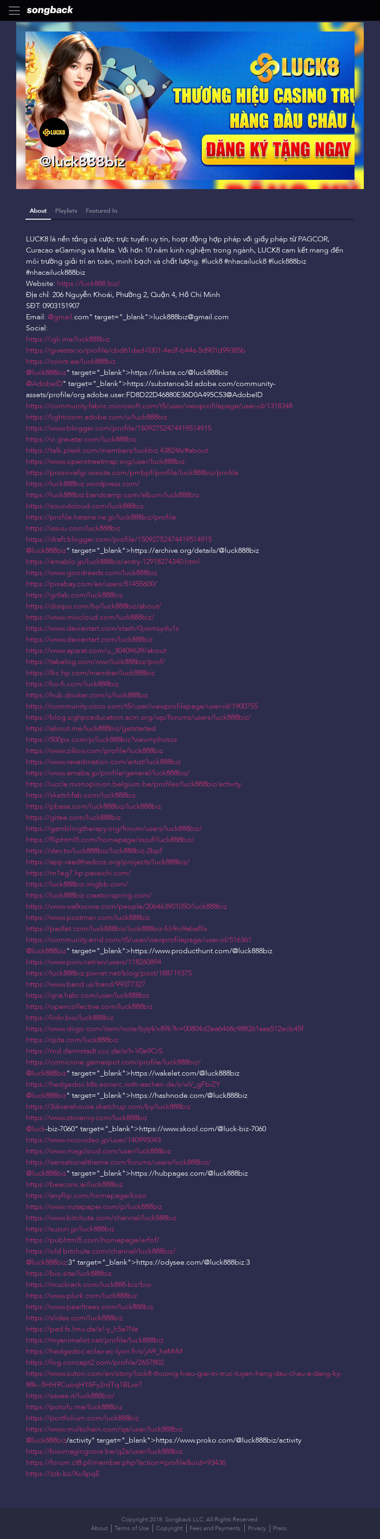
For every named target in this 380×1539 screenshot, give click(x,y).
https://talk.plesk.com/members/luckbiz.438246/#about (117, 450)
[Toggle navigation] (17, 10)
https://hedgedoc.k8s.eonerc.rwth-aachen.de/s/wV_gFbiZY (123, 1084)
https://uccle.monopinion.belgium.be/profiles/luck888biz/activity (133, 784)
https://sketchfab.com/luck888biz (81, 795)
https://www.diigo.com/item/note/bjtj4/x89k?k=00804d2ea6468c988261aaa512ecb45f (165, 1029)
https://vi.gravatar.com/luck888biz (81, 439)
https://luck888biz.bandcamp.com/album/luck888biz (112, 495)
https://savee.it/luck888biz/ (70, 1396)
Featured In (101, 211)
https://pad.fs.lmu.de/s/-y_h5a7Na (82, 1329)
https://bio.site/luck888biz (69, 1273)
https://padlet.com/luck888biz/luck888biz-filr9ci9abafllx (117, 929)
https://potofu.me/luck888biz (74, 1407)
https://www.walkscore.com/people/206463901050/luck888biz (126, 906)
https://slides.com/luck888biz (74, 1318)
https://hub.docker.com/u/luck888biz (87, 695)
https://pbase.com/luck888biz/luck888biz (93, 806)
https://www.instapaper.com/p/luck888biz (94, 1207)
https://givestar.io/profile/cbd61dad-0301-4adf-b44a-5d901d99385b (136, 350)
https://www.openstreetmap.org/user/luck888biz (105, 461)
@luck (35, 1129)
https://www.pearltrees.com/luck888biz (89, 1307)
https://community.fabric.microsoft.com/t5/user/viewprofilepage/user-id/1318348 (159, 406)
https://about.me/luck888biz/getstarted (91, 728)
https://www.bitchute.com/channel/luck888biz (101, 1218)
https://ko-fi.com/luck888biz (72, 684)
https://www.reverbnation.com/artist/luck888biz (103, 762)
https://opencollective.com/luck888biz (89, 1006)
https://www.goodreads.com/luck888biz (91, 573)
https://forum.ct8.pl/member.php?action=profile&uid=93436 (126, 1462)
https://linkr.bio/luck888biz (70, 1018)
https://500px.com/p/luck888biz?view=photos (101, 740)
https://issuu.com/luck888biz (73, 528)
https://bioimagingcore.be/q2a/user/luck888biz (104, 1451)
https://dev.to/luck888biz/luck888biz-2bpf (94, 851)
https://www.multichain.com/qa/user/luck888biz (104, 1429)
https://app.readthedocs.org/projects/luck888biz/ (108, 862)
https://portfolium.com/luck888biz (82, 1418)
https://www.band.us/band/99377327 (86, 984)
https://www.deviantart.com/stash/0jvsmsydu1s (102, 628)
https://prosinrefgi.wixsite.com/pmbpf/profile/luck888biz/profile (132, 473)
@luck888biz (46, 372)
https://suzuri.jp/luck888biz (70, 1229)
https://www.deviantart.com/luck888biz (89, 639)
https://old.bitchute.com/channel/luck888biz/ (101, 1251)
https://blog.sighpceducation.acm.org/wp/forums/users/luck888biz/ (138, 717)
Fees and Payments (215, 1528)
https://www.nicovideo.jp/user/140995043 (93, 1140)
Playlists (66, 211)
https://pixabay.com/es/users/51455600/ (91, 584)
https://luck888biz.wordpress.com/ (83, 484)
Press (280, 1528)
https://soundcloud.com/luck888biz (85, 506)
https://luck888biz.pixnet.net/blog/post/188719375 (109, 973)
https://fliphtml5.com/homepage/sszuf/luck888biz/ (110, 840)
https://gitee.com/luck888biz (73, 817)
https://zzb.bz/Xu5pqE (63, 1474)
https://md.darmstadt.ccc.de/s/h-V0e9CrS (94, 1051)
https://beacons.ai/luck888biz (74, 1184)
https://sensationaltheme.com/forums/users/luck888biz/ (118, 1162)
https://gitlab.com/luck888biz (74, 595)
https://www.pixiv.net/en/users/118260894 (93, 962)
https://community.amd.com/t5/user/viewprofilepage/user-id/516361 (139, 940)
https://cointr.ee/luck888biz (71, 361)
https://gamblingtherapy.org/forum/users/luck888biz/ (114, 828)
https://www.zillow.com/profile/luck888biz (94, 751)
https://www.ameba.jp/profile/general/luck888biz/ (108, 773)
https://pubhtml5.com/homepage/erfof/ (92, 1240)
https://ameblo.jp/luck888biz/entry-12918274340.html (113, 562)
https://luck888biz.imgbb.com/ (77, 884)
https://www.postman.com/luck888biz (88, 917)
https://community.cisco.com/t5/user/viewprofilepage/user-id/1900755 (142, 706)
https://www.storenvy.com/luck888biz (86, 1118)
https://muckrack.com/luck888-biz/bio (89, 1284)
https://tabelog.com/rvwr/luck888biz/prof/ (95, 662)
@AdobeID (44, 384)
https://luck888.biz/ (88, 284)
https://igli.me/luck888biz (68, 339)
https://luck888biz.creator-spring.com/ (89, 895)
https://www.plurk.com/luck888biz (81, 1296)
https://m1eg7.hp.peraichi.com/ (78, 873)
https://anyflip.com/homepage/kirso (86, 1196)
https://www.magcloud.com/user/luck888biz (98, 1151)
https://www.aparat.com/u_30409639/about (96, 651)
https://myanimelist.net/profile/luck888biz (95, 1340)
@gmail (60, 317)
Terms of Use (131, 1528)
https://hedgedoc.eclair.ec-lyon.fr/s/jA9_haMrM (104, 1351)
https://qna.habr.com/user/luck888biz (87, 995)
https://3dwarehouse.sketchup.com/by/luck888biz (108, 1107)
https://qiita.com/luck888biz (72, 1040)
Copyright (169, 1528)
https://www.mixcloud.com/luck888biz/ (90, 617)
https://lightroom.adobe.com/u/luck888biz (96, 417)
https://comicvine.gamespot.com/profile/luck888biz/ (113, 1062)
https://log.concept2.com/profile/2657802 (95, 1362)
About (38, 211)
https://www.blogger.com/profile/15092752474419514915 (118, 428)
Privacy (257, 1528)
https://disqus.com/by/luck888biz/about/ (93, 606)
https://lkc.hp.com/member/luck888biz (90, 673)
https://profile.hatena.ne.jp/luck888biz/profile (101, 517)
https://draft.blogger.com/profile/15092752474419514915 (119, 539)
